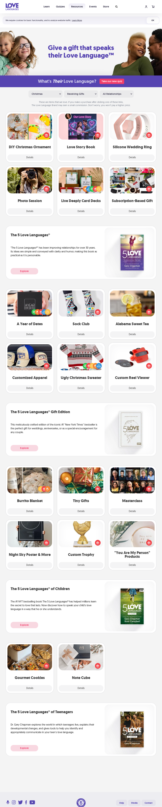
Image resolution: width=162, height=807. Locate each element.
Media (134, 802)
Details (29, 157)
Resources (77, 6)
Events (93, 6)
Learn (47, 6)
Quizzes (60, 6)
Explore (24, 271)
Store (106, 6)
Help (121, 802)
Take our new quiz (112, 81)
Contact (149, 802)
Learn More (77, 20)
